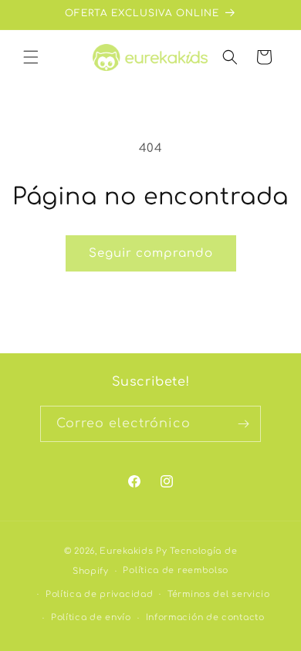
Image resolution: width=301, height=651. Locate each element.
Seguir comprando (151, 253)
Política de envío (91, 617)
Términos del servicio (218, 594)
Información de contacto (205, 617)
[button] (31, 57)
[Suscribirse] (243, 424)
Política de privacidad (99, 594)
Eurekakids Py (133, 551)
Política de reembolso (175, 570)
